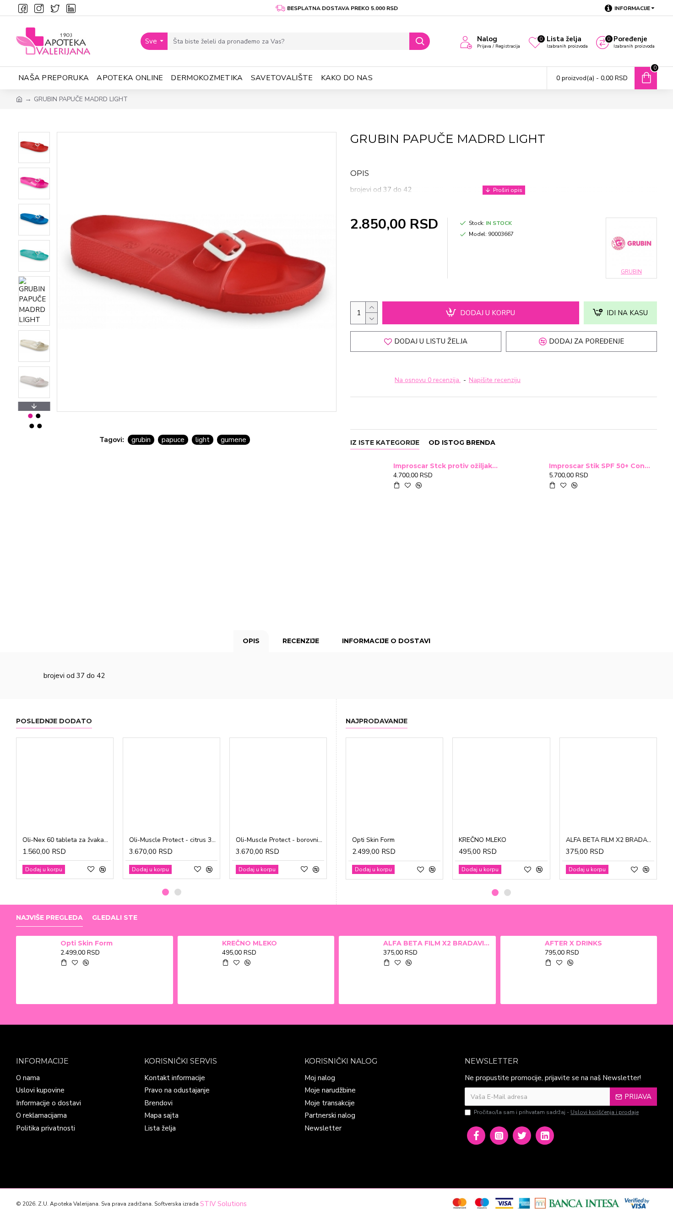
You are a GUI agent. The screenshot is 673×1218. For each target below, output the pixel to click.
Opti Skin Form (373, 840)
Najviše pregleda (49, 918)
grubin (141, 439)
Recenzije (300, 641)
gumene (233, 439)
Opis (251, 641)
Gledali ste (114, 918)
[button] (34, 134)
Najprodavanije (376, 721)
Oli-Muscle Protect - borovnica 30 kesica (280, 840)
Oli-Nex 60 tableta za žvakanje (66, 840)
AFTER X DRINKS (573, 943)
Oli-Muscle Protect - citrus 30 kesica (173, 840)
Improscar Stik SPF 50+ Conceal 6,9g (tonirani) (601, 466)
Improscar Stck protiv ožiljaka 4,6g (445, 466)
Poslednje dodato (54, 721)
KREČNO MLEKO (482, 840)
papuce (173, 439)
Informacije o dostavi (386, 641)
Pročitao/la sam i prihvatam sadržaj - (556, 1112)
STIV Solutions (223, 1203)
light (202, 439)
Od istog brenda (462, 443)
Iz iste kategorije (384, 443)
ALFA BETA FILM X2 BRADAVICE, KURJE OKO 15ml (610, 840)
